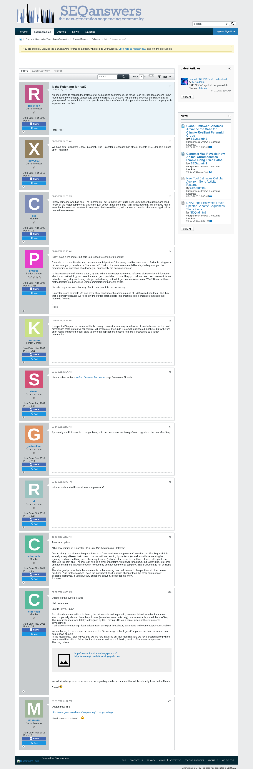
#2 (170, 141)
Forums (23, 31)
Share (36, 124)
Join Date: (28, 117)
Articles (61, 31)
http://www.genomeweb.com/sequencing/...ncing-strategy (82, 712)
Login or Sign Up (224, 31)
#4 (170, 251)
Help (123, 760)
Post (36, 128)
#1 (170, 86)
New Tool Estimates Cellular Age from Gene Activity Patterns (205, 181)
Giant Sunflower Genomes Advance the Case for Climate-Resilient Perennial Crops (205, 130)
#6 (170, 372)
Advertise (175, 760)
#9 (170, 537)
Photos (58, 71)
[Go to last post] (210, 147)
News (75, 31)
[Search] (232, 23)
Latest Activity (41, 71)
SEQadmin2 (198, 82)
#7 (170, 427)
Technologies (42, 31)
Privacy (151, 760)
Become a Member (194, 760)
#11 (170, 701)
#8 (170, 482)
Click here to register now (132, 48)
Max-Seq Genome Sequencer (89, 377)
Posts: (26, 120)
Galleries (90, 31)
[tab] (24, 70)
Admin (162, 760)
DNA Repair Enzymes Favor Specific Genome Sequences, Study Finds (205, 206)
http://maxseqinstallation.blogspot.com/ (95, 653)
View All (187, 97)
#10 (170, 592)
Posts (24, 71)
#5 (170, 320)
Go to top (228, 760)
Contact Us (136, 760)
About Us (213, 760)
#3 (170, 196)
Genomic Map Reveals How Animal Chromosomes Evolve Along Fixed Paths (205, 157)
